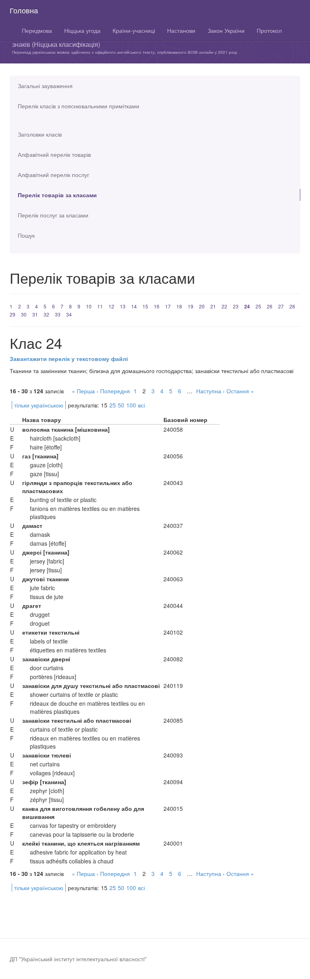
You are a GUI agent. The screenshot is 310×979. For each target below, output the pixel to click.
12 (111, 306)
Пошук (26, 235)
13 (123, 306)
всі (141, 405)
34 (69, 314)
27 (281, 306)
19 (190, 306)
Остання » (240, 391)
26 (269, 306)
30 (24, 314)
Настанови (181, 30)
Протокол (269, 30)
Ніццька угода (82, 30)
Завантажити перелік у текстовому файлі (69, 358)
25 (258, 306)
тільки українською (38, 405)
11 (100, 306)
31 (35, 314)
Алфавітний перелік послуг (53, 175)
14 (134, 306)
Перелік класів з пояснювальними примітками (78, 106)
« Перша (83, 391)
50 (121, 405)
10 (89, 306)
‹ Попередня (113, 391)
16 (156, 306)
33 (58, 314)
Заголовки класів (40, 134)
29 (12, 314)
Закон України (226, 30)
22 (224, 306)
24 (247, 306)
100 (131, 405)
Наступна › (210, 391)
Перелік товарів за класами (57, 195)
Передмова (37, 30)
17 (168, 306)
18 (179, 306)
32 (46, 314)
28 (292, 306)
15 (145, 306)
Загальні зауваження (45, 86)
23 (236, 306)
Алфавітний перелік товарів (54, 154)
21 (213, 306)
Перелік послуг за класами (53, 215)
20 (202, 306)
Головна (24, 10)
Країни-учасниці (134, 30)
